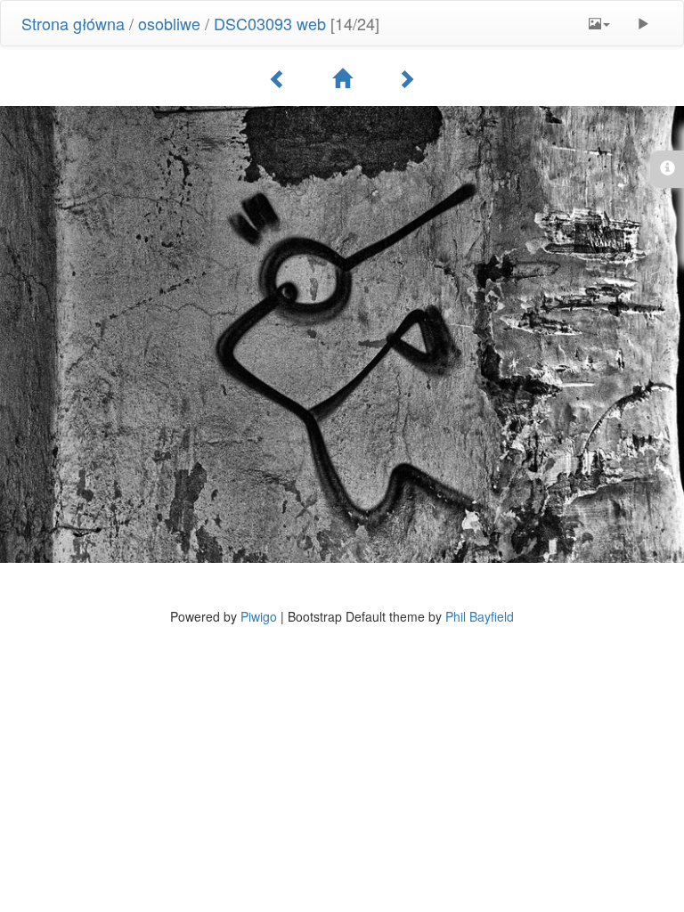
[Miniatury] (342, 78)
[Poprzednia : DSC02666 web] (278, 78)
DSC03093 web (270, 23)
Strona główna (73, 23)
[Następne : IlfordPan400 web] (406, 78)
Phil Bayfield (479, 616)
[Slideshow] (643, 23)
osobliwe (169, 23)
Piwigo (258, 616)
